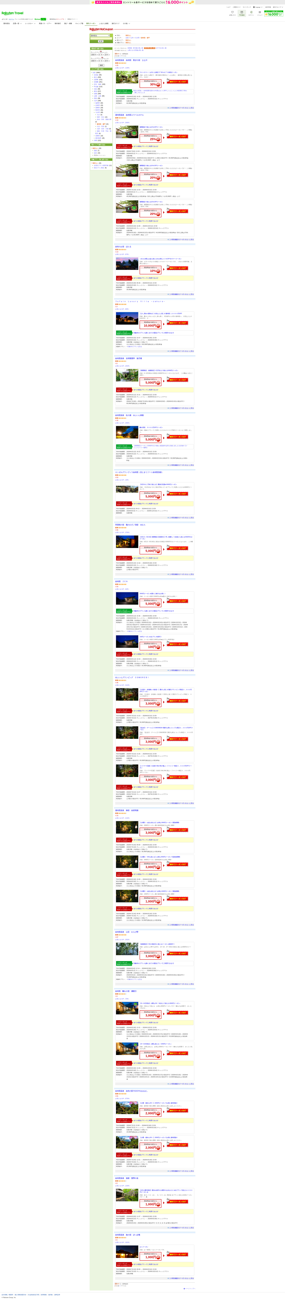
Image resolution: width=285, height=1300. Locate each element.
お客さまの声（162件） (123, 1242)
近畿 (95, 93)
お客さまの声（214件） (123, 818)
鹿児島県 (98, 138)
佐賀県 (97, 105)
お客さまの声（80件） (122, 309)
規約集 (50, 1295)
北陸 (95, 89)
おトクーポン (144, 1247)
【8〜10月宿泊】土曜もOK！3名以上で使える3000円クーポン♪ (160, 1003)
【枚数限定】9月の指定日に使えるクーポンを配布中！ (157, 944)
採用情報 (44, 1295)
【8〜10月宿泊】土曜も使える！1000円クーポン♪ (156, 1044)
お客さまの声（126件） (123, 1186)
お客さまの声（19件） (122, 480)
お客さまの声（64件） (122, 589)
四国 (95, 98)
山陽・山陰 (97, 96)
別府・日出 (100, 117)
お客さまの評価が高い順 (136, 50)
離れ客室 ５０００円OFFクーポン (151, 427)
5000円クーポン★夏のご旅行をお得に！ (153, 593)
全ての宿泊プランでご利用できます (145, 146)
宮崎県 (97, 136)
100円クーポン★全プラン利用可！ (151, 637)
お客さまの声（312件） (123, 685)
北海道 (96, 75)
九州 (131, 38)
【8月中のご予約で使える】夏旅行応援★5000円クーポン (158, 484)
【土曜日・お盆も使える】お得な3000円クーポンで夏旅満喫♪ (160, 822)
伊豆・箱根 (97, 84)
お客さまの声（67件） (122, 254)
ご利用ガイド (237, 7)
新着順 (130, 48)
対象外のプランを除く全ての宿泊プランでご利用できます (153, 333)
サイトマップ (247, 7)
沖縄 (95, 140)
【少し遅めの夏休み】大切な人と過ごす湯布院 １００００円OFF (161, 313)
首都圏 (96, 82)
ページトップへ (190, 1288)
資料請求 (57, 1295)
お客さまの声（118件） (123, 68)
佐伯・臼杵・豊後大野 (104, 119)
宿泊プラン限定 (99, 168)
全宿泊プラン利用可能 (101, 165)
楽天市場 (268, 7)
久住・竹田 (100, 126)
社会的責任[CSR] (33, 1295)
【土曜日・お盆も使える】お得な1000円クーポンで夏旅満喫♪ (160, 891)
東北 (95, 77)
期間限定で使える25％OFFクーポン (151, 127)
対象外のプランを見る (135, 346)
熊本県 (97, 110)
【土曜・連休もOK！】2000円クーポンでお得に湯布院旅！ (159, 1103)
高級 (95, 150)
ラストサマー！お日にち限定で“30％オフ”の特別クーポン (158, 72)
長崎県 (97, 108)
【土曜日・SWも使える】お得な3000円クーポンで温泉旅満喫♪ (160, 857)
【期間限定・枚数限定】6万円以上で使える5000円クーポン (159, 370)
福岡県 (97, 103)
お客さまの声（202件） (123, 366)
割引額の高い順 (138, 48)
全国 (127, 38)
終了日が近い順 (161, 48)
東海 (95, 91)
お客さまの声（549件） (123, 122)
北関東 (96, 79)
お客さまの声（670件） (123, 1098)
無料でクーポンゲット (177, 81)
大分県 (137, 38)
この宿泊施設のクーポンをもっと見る (181, 108)
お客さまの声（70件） (122, 999)
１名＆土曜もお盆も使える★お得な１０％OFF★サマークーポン (161, 259)
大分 (98, 115)
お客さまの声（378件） (123, 532)
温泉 (95, 153)
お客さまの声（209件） (123, 423)
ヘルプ (228, 7)
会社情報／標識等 (7, 1295)
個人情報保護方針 (20, 1295)
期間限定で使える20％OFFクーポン (151, 165)
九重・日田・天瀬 (102, 129)
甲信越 (96, 86)
